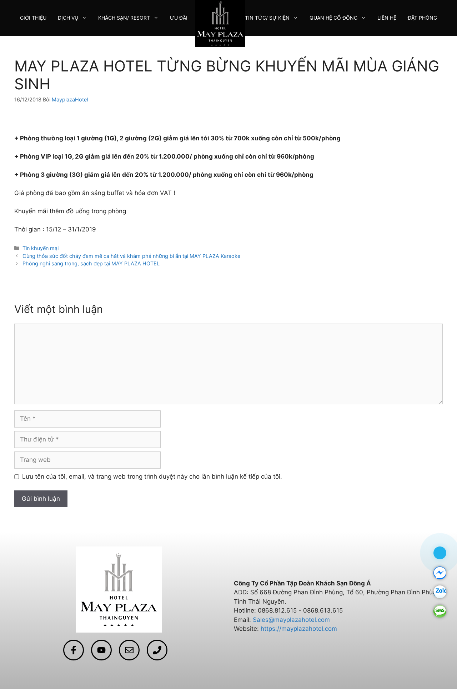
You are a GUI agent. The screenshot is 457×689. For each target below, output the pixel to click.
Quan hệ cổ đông (333, 18)
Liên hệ (386, 18)
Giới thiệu (33, 18)
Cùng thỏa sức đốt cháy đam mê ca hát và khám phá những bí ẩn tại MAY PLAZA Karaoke (131, 256)
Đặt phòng (422, 18)
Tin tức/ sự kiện (267, 18)
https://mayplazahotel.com (299, 628)
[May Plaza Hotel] (220, 22)
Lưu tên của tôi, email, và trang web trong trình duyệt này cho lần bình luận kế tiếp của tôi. (152, 476)
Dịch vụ (68, 18)
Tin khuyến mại (40, 248)
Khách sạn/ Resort (124, 18)
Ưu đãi (178, 18)
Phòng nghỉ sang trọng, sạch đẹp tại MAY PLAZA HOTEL (91, 263)
